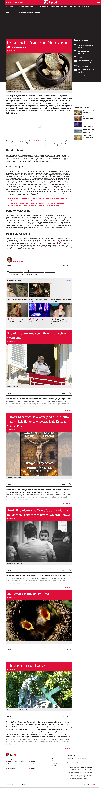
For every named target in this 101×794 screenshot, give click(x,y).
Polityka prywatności (10, 784)
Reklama (33, 768)
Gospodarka (25, 6)
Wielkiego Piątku (58, 242)
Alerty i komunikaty (62, 6)
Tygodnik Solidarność (43, 6)
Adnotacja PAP (11, 768)
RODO (18, 784)
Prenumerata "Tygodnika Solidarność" (16, 761)
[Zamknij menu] (2, 2)
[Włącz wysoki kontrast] (10, 2)
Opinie (79, 6)
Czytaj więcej (88, 75)
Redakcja (33, 764)
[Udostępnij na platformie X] (70, 265)
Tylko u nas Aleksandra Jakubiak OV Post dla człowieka (29, 12)
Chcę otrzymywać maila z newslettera (81, 767)
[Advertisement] (50, 27)
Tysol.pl (93, 784)
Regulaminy (23, 784)
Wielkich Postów (39, 141)
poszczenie (32, 271)
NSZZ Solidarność (18, 2)
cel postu (13, 271)
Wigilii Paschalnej (38, 247)
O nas (32, 759)
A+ (8, 2)
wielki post (40, 271)
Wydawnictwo (34, 761)
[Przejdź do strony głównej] (49, 2)
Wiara (53, 6)
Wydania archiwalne (12, 766)
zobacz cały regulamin (82, 778)
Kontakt (33, 766)
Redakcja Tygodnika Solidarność (15, 759)
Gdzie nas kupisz (12, 764)
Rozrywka (73, 6)
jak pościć (20, 271)
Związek (17, 6)
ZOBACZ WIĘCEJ (49, 271)
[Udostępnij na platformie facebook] (68, 265)
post (26, 271)
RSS (28, 784)
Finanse (32, 6)
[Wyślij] (93, 762)
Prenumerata (86, 6)
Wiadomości (9, 6)
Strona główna (9, 12)
